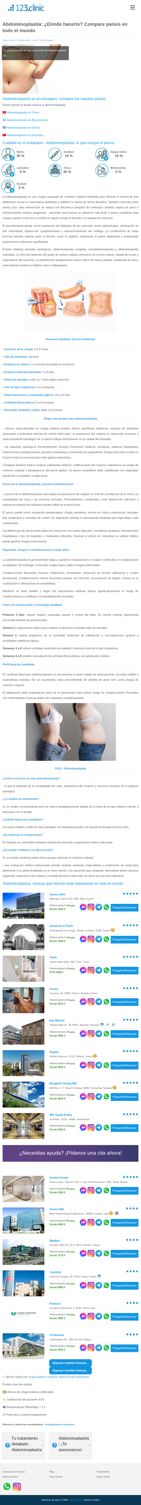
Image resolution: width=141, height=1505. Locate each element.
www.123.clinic (75, 1500)
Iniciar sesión (103, 1476)
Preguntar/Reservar (125, 907)
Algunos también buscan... (70, 1370)
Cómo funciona (10, 1476)
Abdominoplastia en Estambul (25, 135)
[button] (132, 7)
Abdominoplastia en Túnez (23, 112)
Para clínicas (56, 1476)
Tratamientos (103, 1471)
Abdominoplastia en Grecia (23, 127)
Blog (52, 1471)
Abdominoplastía (47, 40)
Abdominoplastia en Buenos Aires (27, 120)
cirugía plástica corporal (42, 1376)
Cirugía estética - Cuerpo (28, 40)
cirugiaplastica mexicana (59, 1424)
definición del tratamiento (73, 1376)
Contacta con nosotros (14, 1471)
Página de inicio (9, 40)
